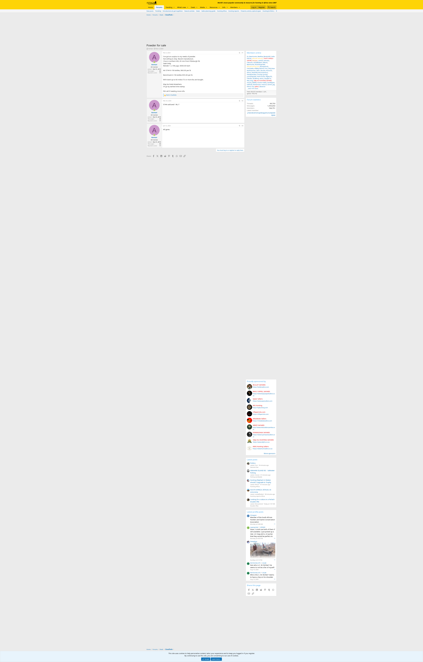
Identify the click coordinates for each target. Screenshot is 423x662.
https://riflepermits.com (261, 414)
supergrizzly (254, 527)
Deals (193, 7)
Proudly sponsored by (256, 381)
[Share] (239, 53)
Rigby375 (269, 76)
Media (202, 7)
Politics (253, 463)
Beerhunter (250, 64)
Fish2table (250, 68)
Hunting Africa (222, 11)
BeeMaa (260, 56)
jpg (274, 85)
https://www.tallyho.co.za (261, 442)
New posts (150, 11)
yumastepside (251, 76)
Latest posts (252, 459)
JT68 (269, 68)
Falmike (249, 78)
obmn (261, 78)
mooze (249, 83)
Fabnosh (250, 62)
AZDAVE (262, 527)
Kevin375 (269, 71)
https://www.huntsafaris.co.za (262, 449)
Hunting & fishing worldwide (272, 11)
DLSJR (264, 563)
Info (223, 7)
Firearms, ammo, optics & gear (251, 11)
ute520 (260, 61)
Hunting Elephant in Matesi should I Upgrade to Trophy (260, 481)
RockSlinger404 (260, 64)
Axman (150, 49)
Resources (213, 7)
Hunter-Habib (261, 83)
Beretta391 (267, 56)
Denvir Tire (250, 86)
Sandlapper (271, 83)
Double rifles (254, 506)
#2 (242, 101)
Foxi (266, 68)
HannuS (264, 85)
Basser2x (262, 86)
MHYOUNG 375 (255, 563)
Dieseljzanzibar (252, 74)
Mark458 (255, 73)
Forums (159, 7)
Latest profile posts (255, 512)
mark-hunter (261, 76)
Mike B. (265, 62)
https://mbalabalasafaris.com (262, 421)
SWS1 (258, 71)
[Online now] (154, 62)
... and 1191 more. (252, 88)
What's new (181, 7)
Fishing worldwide (256, 477)
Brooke (263, 71)
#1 (242, 53)
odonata (266, 61)
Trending (169, 7)
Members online (254, 52)
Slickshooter (257, 85)
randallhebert (257, 62)
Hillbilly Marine (259, 68)
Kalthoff (249, 85)
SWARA (254, 83)
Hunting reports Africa (257, 496)
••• (274, 524)
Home (150, 7)
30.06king (256, 78)
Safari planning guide (208, 11)
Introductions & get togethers (173, 11)
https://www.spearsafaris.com (262, 401)
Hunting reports (233, 11)
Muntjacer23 (264, 66)
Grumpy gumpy (262, 74)
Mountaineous (263, 73)
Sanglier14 (267, 78)
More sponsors (269, 453)
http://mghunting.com (260, 408)
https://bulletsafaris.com (261, 387)
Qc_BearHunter (252, 56)
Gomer (269, 85)
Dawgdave (253, 541)
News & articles (189, 11)
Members (234, 7)
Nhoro (249, 73)
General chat (254, 467)
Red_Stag (250, 81)
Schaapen (253, 515)
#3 (242, 126)
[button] (174, 7)
